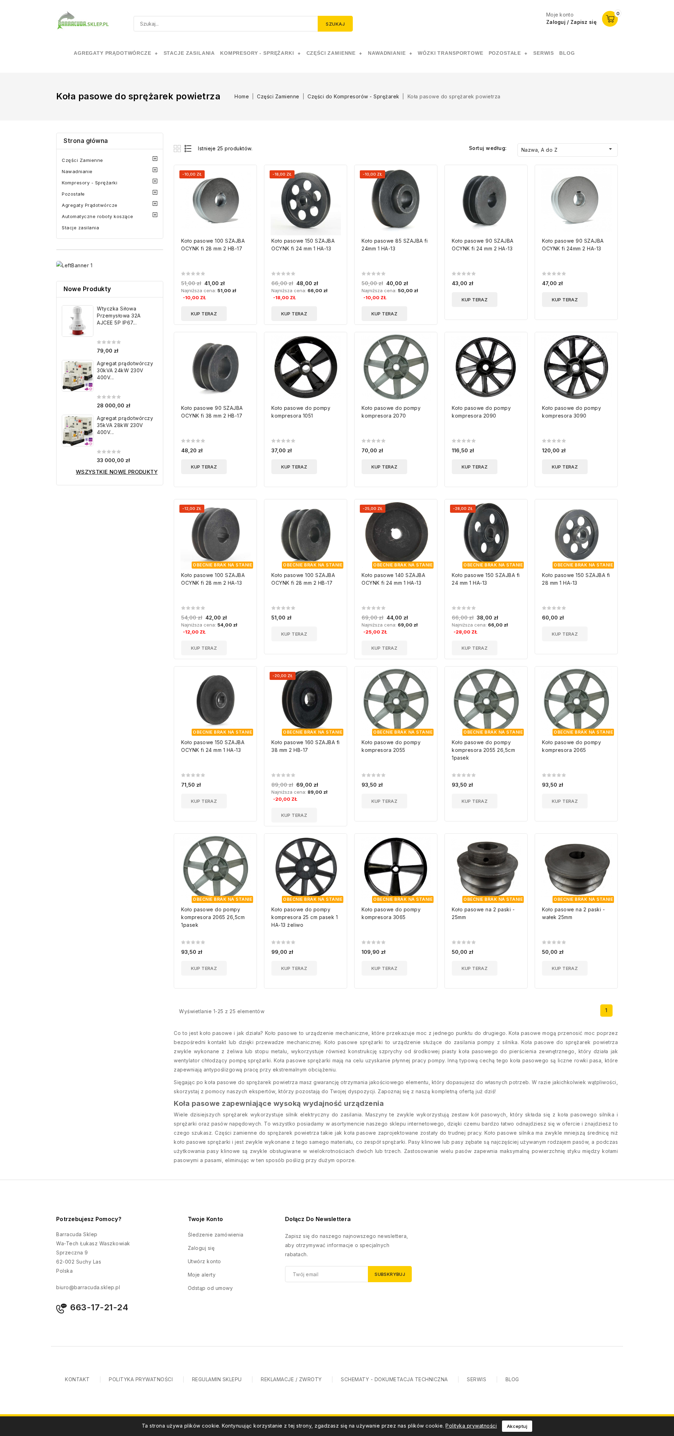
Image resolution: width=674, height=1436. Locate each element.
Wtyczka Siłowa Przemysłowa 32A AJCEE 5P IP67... (119, 316)
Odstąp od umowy (210, 1288)
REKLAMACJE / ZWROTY (291, 1379)
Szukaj (335, 24)
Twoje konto (205, 1218)
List (188, 148)
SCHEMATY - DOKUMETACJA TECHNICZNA (394, 1379)
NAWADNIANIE (386, 53)
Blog (567, 53)
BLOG (512, 1379)
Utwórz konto (204, 1261)
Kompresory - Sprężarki (89, 182)
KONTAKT (77, 1379)
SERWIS (543, 53)
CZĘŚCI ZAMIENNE (331, 53)
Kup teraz (204, 313)
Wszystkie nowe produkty (117, 471)
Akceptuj (517, 1426)
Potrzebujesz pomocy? (88, 1218)
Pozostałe (73, 194)
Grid (178, 148)
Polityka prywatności (471, 1426)
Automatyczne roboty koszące (97, 216)
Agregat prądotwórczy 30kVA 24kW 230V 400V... (125, 370)
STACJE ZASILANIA (189, 53)
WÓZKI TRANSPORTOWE (450, 53)
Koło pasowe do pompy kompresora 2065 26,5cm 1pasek (213, 917)
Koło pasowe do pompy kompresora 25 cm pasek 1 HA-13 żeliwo (304, 917)
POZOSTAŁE (505, 53)
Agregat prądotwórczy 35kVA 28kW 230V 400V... (125, 425)
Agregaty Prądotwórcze (90, 205)
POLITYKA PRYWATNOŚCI (141, 1379)
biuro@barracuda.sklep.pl (88, 1287)
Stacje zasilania (80, 227)
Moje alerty (202, 1275)
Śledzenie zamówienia (216, 1235)
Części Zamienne (82, 160)
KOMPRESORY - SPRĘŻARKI (257, 53)
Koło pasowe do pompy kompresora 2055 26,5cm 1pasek (483, 750)
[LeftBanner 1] (74, 265)
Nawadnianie (77, 171)
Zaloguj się (201, 1248)
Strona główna (86, 140)
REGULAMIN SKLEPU (217, 1379)
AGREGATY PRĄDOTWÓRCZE (112, 53)
